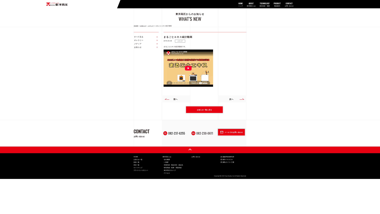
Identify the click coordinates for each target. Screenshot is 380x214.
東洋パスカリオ (226, 159)
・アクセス (166, 173)
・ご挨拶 (165, 162)
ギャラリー (138, 40)
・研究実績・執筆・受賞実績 (172, 167)
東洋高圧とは (167, 157)
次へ (231, 98)
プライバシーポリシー (141, 170)
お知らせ (138, 47)
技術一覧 (136, 162)
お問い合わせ (195, 157)
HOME (136, 157)
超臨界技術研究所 (227, 157)
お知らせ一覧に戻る (204, 109)
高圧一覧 (136, 165)
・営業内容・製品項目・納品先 (173, 165)
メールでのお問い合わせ (231, 132)
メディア (138, 44)
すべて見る (138, 37)
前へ (175, 98)
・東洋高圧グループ (169, 170)
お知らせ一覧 (138, 159)
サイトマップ (138, 167)
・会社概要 (166, 159)
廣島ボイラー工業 (227, 162)
